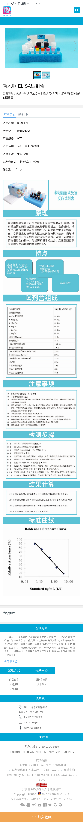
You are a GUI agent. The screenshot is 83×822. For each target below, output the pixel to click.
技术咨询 (41, 684)
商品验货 (14, 679)
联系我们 (41, 698)
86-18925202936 (33, 717)
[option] (41, 48)
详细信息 (9, 114)
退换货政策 (41, 679)
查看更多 (9, 661)
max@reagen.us (32, 722)
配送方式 (14, 670)
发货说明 (14, 684)
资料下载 (23, 114)
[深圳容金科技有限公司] (7, 10)
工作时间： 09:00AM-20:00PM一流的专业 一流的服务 (41, 752)
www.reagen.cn (32, 727)
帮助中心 (41, 670)
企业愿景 (41, 628)
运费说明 (14, 689)
